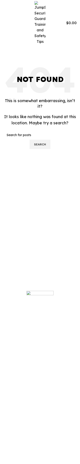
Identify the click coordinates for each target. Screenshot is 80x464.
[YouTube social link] (21, 375)
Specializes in (18, 448)
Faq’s (11, 439)
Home (12, 402)
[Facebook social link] (9, 375)
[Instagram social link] (15, 375)
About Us (14, 420)
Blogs (11, 411)
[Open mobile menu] (5, 22)
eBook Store (17, 430)
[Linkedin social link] (26, 375)
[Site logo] (40, 22)
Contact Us (16, 458)
